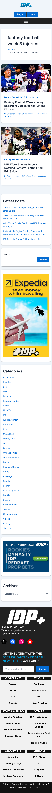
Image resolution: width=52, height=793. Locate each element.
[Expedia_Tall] (26, 315)
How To (7, 410)
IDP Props (8, 424)
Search (6, 254)
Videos (6, 519)
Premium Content (11, 467)
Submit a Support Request (15, 784)
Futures (7, 405)
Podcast (7, 462)
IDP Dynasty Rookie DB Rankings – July (22, 239)
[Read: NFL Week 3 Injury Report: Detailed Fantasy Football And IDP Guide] (26, 140)
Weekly (6, 523)
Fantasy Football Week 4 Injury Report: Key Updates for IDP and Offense (24, 106)
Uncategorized (10, 514)
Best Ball (7, 382)
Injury (6, 429)
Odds (6, 443)
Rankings (7, 476)
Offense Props (10, 453)
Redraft (35, 97)
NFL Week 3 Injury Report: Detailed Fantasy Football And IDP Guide (23, 168)
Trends (6, 509)
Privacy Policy (13, 763)
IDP (21, 97)
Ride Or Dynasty (11, 490)
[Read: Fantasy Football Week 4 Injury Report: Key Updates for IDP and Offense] (26, 78)
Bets (5, 387)
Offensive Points (11, 457)
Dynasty (7, 396)
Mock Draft (8, 434)
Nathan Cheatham (10, 633)
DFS (5, 391)
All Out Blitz (8, 377)
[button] (20, 14)
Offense (27, 97)
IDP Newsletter (10, 420)
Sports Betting (10, 504)
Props (6, 471)
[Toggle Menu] (26, 21)
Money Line (9, 438)
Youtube (7, 528)
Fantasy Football (11, 97)
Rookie (6, 495)
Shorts (6, 500)
